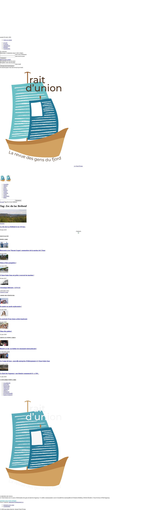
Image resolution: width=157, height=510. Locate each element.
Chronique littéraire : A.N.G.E (10, 287)
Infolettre (5, 47)
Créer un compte (7, 40)
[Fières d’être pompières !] (4, 259)
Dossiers (5, 190)
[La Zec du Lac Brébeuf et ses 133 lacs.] (13, 222)
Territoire (5, 193)
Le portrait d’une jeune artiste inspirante (13, 319)
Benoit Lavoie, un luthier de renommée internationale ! (18, 349)
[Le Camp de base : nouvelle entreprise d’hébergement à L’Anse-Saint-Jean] (4, 358)
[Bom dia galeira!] (4, 328)
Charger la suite (4, 292)
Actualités (5, 184)
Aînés (4, 187)
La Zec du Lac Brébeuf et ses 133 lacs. (12, 227)
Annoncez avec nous (8, 505)
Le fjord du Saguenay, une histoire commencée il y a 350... (19, 373)
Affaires (5, 185)
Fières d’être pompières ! (8, 263)
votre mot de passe (20, 56)
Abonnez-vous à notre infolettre (8, 500)
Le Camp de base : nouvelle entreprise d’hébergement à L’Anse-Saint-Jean (25, 361)
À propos (5, 44)
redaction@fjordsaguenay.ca (16, 502)
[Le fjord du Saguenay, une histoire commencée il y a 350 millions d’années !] (4, 370)
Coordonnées (6, 48)
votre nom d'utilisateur (21, 54)
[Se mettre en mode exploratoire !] (4, 303)
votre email (18, 64)
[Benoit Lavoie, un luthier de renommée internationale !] (4, 345)
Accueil (5, 43)
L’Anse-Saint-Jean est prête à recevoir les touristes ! (17, 275)
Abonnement (6, 45)
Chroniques (6, 196)
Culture (5, 191)
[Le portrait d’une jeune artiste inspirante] (4, 315)
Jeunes (5, 188)
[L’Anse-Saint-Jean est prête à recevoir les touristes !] (4, 272)
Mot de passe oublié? (5, 59)
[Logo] (3, 181)
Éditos (5, 197)
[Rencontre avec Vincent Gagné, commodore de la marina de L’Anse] (4, 247)
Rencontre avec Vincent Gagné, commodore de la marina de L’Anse (22, 250)
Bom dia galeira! (6, 331)
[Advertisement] (30, 170)
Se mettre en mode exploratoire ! (11, 306)
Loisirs (5, 194)
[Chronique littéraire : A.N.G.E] (4, 284)
